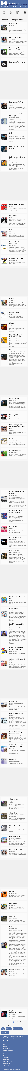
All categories (6, 1048)
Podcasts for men (17, 1029)
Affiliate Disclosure (8, 1061)
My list (16, 7)
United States (7, 1065)
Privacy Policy (6, 1059)
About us (5, 1055)
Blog (4, 1052)
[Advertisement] (14, 85)
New (4, 1044)
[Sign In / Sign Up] (26, 7)
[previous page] (5, 1022)
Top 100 (3, 7)
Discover (9, 7)
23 (20, 1021)
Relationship (5, 1032)
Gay (3, 1029)
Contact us (6, 1057)
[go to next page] (23, 1022)
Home (4, 1042)
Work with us (6, 1063)
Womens (8, 1029)
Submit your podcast (8, 1050)
